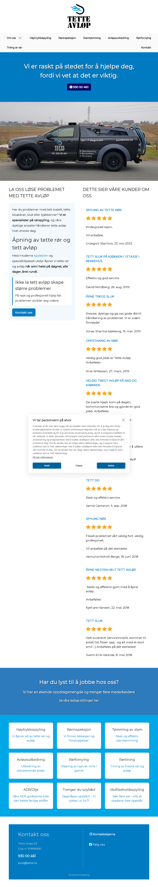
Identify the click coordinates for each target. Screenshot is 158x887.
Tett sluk (94, 621)
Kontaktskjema (103, 834)
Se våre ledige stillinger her (79, 700)
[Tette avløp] (79, 16)
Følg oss (98, 844)
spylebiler (41, 255)
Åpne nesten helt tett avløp (111, 570)
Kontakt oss (23, 312)
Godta (111, 465)
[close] (123, 419)
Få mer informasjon (43, 457)
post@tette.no (27, 862)
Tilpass (78, 465)
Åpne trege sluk (100, 296)
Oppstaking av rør (102, 340)
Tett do (93, 480)
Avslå (47, 465)
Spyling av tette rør (104, 210)
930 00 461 (80, 87)
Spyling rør (96, 518)
